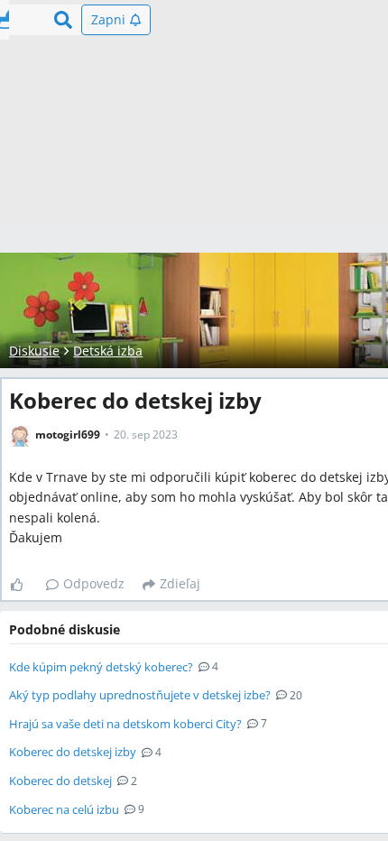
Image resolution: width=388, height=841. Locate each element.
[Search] (63, 20)
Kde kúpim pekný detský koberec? (101, 667)
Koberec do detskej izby (72, 752)
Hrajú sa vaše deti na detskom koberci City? (125, 724)
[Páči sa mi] (24, 585)
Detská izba (108, 350)
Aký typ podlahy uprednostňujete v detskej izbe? (140, 695)
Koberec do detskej (60, 780)
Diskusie (34, 350)
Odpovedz (94, 583)
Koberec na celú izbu (64, 809)
